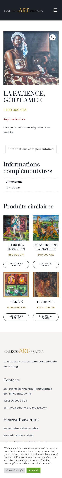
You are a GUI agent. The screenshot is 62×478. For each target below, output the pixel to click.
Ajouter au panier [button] (16, 264)
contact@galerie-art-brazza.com (25, 407)
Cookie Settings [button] (14, 470)
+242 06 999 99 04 (15, 400)
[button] (52, 37)
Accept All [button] (33, 470)
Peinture (24, 127)
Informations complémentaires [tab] (31, 149)
